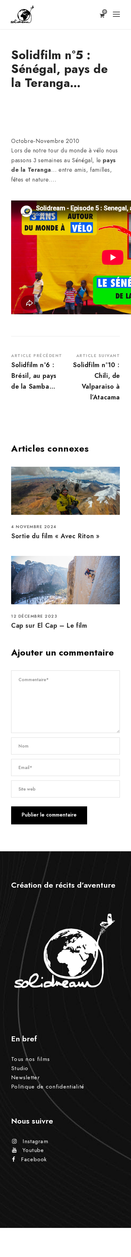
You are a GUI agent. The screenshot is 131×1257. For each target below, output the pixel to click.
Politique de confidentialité (47, 1086)
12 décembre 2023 (34, 616)
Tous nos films (30, 1059)
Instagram (35, 1141)
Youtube (33, 1150)
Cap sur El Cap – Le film (49, 625)
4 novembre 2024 (34, 527)
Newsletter (25, 1077)
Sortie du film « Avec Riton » (55, 536)
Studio (20, 1068)
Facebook (34, 1159)
